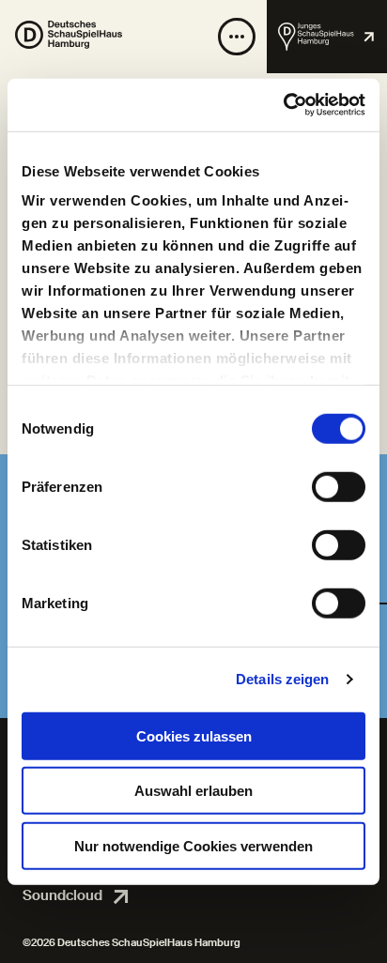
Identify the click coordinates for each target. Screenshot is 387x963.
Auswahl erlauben (193, 791)
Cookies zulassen (194, 735)
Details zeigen (282, 679)
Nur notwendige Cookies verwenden (193, 845)
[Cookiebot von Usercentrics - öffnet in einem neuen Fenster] (283, 105)
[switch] (338, 486)
